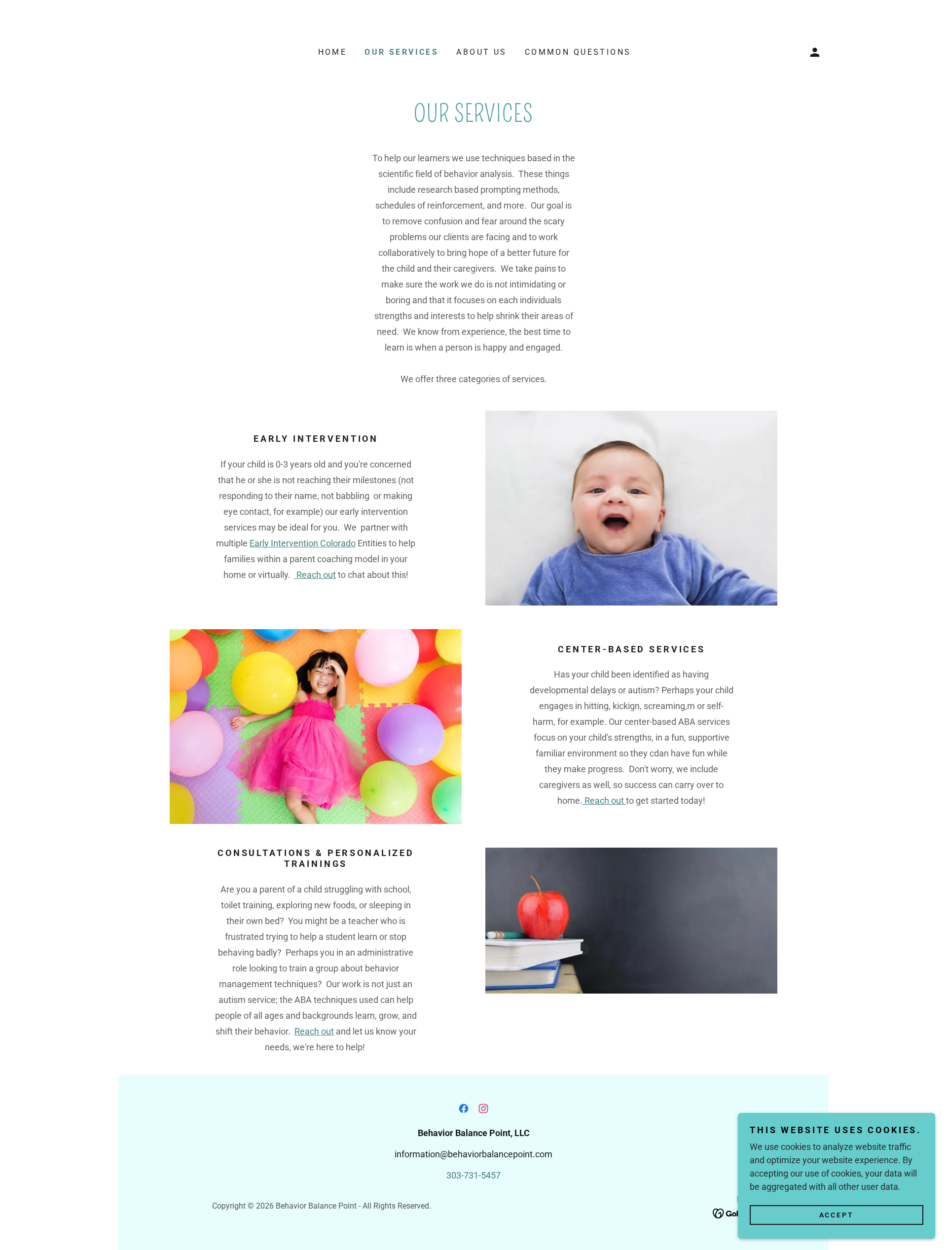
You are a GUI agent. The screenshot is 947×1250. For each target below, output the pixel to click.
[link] (464, 1108)
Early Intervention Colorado (303, 543)
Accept (836, 1214)
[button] (815, 52)
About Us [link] (481, 52)
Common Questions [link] (578, 52)
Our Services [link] (401, 52)
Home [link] (332, 52)
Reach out (315, 575)
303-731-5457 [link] (473, 1175)
